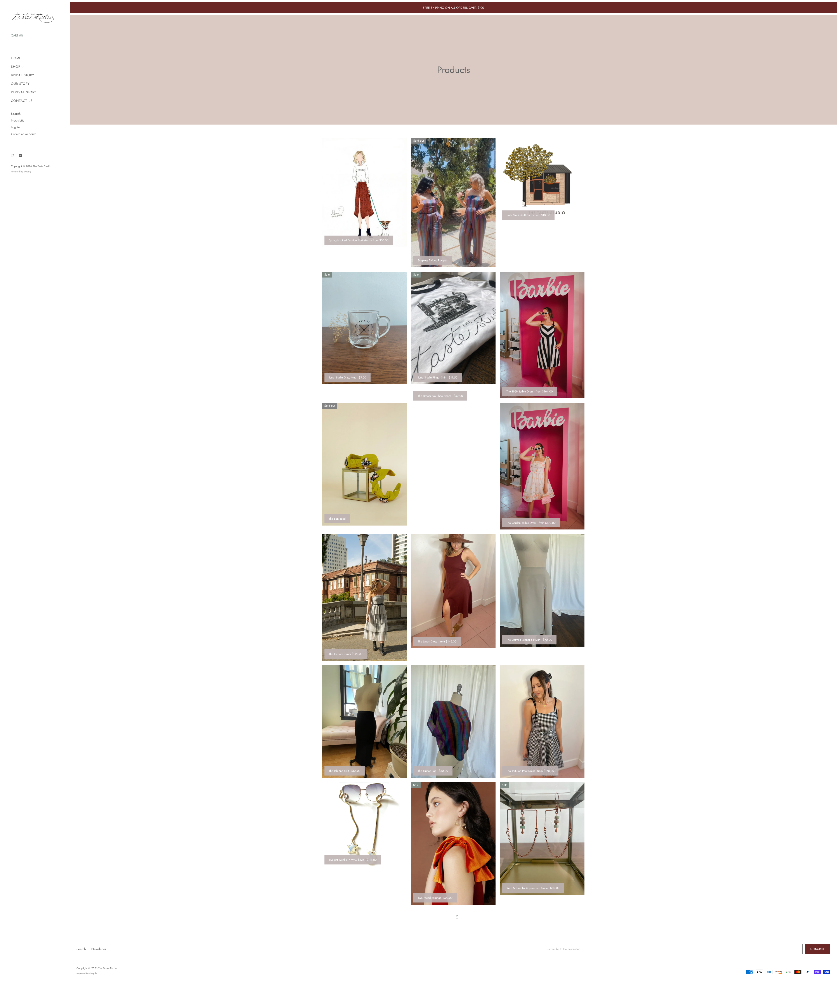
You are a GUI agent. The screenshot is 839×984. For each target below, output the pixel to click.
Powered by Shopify (21, 171)
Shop (15, 67)
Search (16, 114)
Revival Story (23, 92)
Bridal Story (22, 75)
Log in (15, 127)
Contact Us (22, 101)
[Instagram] (13, 155)
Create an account (23, 134)
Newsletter (18, 120)
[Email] (20, 155)
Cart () (17, 35)
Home (16, 58)
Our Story (20, 84)
